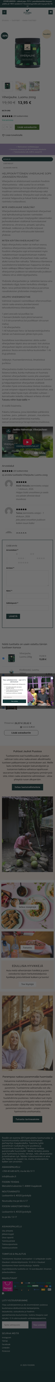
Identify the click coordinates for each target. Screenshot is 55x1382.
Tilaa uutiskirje (14, 701)
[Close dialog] (52, 678)
